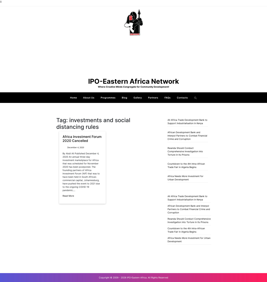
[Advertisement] (133, 56)
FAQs (168, 97)
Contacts (182, 97)
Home (73, 97)
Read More (69, 195)
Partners (153, 97)
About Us (88, 97)
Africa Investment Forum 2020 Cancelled (82, 139)
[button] (195, 98)
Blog (124, 97)
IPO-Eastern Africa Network (133, 81)
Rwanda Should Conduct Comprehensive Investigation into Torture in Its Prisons (185, 151)
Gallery (138, 97)
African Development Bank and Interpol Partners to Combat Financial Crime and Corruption (187, 135)
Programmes (108, 97)
